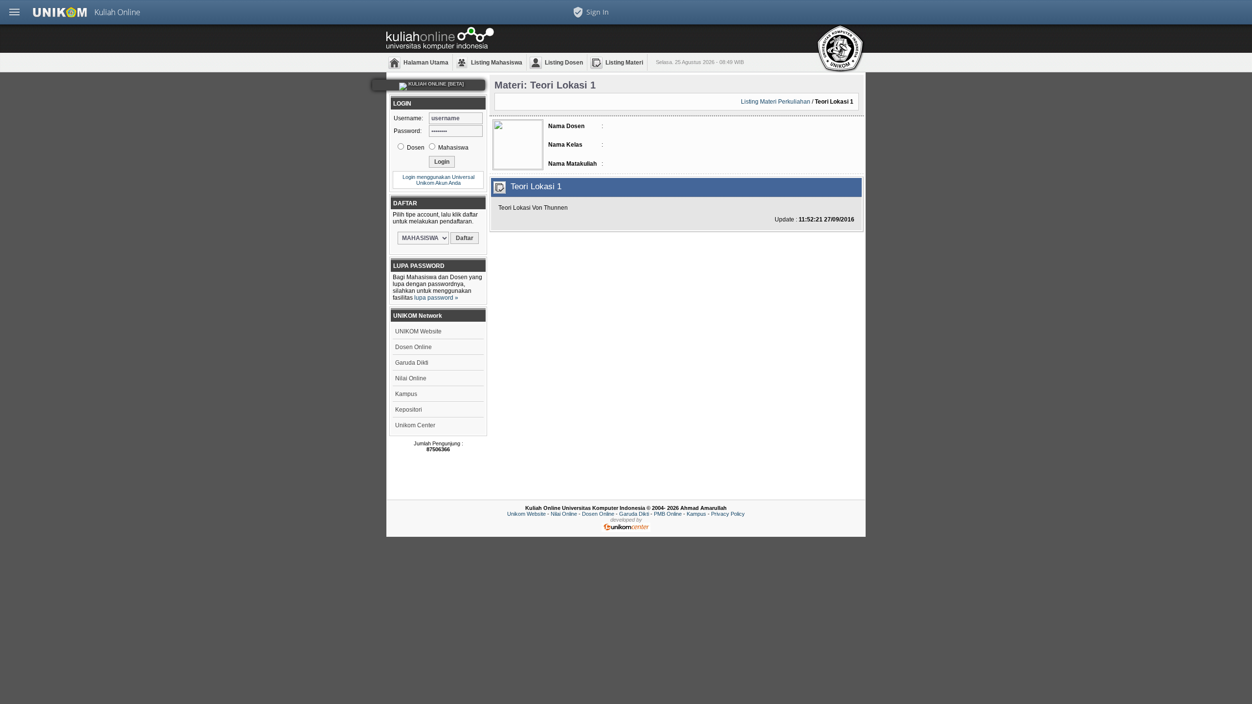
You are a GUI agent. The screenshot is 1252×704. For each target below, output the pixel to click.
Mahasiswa (453, 147)
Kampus (406, 394)
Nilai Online (410, 378)
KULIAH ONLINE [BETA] (435, 84)
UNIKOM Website (418, 331)
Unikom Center (415, 425)
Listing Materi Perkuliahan (775, 101)
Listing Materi (624, 62)
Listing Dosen (564, 62)
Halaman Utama (425, 62)
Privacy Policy (728, 514)
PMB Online (668, 514)
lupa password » (436, 297)
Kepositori (408, 409)
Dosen (415, 147)
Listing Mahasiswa (496, 62)
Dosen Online (413, 347)
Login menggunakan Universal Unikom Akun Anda (438, 180)
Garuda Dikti (411, 362)
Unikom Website (526, 514)
